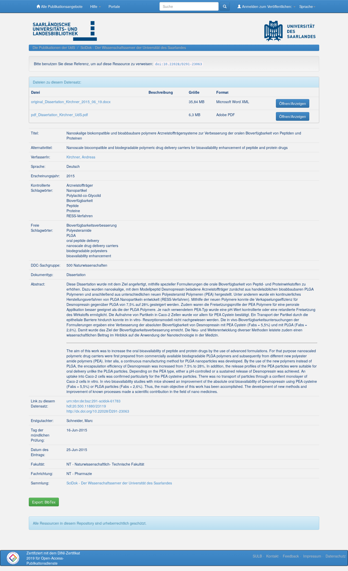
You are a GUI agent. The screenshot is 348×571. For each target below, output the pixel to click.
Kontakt (272, 556)
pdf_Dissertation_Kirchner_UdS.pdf (59, 114)
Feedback (291, 556)
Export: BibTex (44, 502)
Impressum (312, 556)
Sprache (306, 6)
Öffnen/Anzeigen (292, 103)
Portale (114, 6)
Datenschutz (336, 556)
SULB (257, 556)
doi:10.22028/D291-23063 (178, 64)
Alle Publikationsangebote (61, 6)
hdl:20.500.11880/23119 (86, 406)
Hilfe (94, 6)
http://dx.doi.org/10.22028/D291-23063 (97, 411)
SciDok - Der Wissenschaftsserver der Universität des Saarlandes (133, 47)
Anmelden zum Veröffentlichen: (267, 6)
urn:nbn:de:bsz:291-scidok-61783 (93, 400)
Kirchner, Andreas (80, 156)
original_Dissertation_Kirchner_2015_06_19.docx (71, 101)
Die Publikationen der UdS (54, 47)
